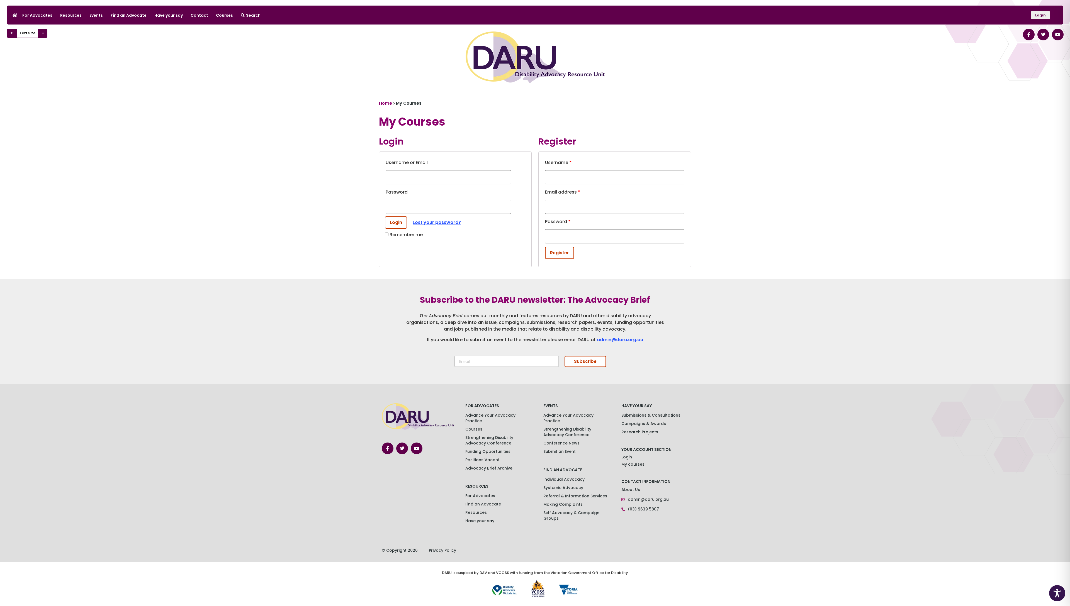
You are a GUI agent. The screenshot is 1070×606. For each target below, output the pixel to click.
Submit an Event (559, 451)
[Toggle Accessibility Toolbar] (1057, 593)
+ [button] (11, 33)
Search (253, 15)
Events (96, 15)
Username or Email (407, 162)
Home (385, 103)
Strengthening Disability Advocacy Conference (567, 432)
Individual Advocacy (564, 479)
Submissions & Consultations (650, 415)
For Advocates (37, 15)
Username (558, 162)
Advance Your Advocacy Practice (490, 418)
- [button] (43, 33)
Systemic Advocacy (563, 487)
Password (397, 192)
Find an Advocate (129, 15)
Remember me (405, 235)
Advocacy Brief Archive (488, 468)
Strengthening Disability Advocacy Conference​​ (489, 440)
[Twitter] (1043, 34)
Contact (199, 15)
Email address (562, 192)
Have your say (168, 15)
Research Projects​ (639, 432)
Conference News (561, 443)
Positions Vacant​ (482, 460)
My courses (633, 464)
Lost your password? (437, 222)
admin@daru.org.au (620, 339)
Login (626, 457)
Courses (224, 15)
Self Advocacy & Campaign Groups (571, 515)
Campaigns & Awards (643, 423)
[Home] (15, 15)
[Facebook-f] (1029, 34)
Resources (71, 15)
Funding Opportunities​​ (487, 451)
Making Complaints (563, 504)
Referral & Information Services (575, 496)
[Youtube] (1058, 34)
